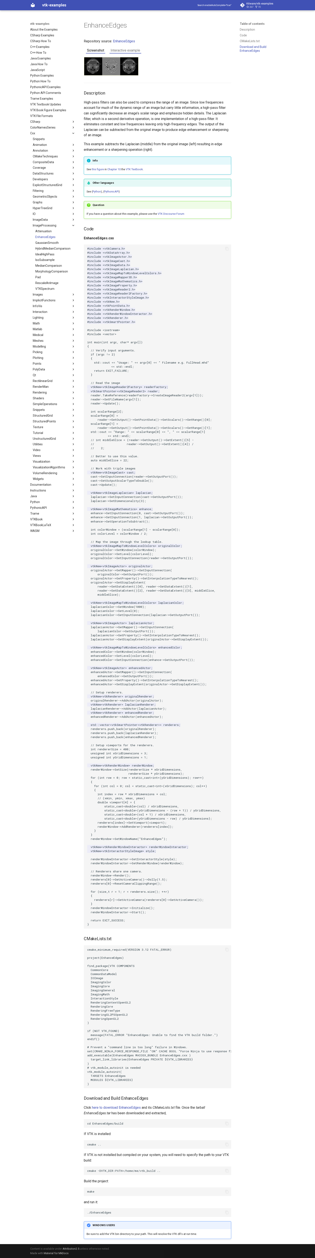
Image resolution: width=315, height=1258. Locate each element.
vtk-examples (40, 23)
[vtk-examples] (32, 5)
